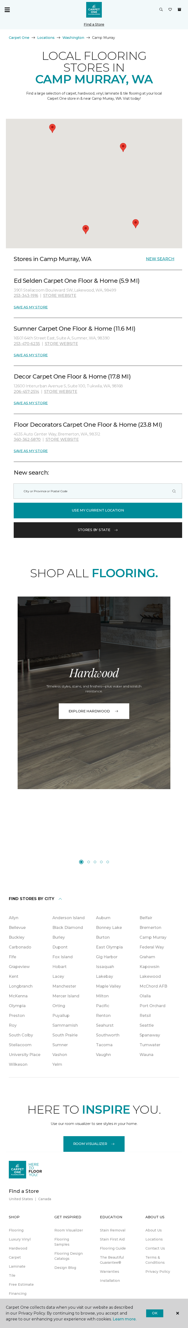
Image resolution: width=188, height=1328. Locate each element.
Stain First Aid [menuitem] (112, 1239)
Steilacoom (20, 1045)
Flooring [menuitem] (16, 1230)
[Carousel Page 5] (107, 862)
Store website (59, 295)
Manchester (64, 986)
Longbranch (21, 986)
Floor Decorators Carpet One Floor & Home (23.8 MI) (88, 424)
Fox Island (62, 957)
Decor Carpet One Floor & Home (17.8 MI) (72, 376)
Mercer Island (65, 996)
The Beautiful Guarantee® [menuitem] (112, 1260)
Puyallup (61, 1015)
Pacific (102, 1005)
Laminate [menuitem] (17, 1266)
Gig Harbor (107, 957)
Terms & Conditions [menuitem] (155, 1260)
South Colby (21, 1035)
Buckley (16, 937)
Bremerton (150, 927)
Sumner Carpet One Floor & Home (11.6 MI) (75, 328)
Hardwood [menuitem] (18, 1248)
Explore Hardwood (89, 711)
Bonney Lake (109, 927)
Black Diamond (67, 927)
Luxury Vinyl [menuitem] (20, 1239)
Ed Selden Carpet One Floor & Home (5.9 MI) (77, 280)
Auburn (103, 917)
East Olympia (109, 947)
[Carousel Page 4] (101, 862)
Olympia (17, 1005)
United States (21, 1199)
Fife (12, 957)
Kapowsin (149, 966)
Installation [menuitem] (110, 1280)
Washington (73, 37)
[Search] (174, 491)
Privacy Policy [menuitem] (157, 1271)
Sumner (60, 1045)
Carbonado (20, 947)
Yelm (57, 1064)
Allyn (13, 917)
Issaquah (105, 966)
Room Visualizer (90, 1144)
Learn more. (124, 1319)
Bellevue (17, 927)
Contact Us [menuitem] (155, 1248)
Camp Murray (153, 937)
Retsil (145, 1015)
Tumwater (150, 1045)
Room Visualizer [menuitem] (68, 1230)
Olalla (145, 996)
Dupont (60, 947)
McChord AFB (153, 986)
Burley (58, 937)
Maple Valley (108, 986)
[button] (161, 9)
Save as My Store (31, 307)
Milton (102, 996)
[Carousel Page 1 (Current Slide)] (81, 862)
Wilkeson (18, 1064)
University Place (24, 1054)
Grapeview (19, 966)
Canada (44, 1199)
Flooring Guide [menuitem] (113, 1248)
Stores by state (94, 530)
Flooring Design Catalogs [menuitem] (68, 1256)
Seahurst (105, 1025)
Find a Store (94, 24)
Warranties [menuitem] (109, 1271)
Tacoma (104, 1045)
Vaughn (103, 1054)
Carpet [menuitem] (15, 1257)
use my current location (98, 510)
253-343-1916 (26, 295)
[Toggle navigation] (7, 10)
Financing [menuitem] (17, 1293)
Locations (46, 37)
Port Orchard (152, 1005)
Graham (147, 957)
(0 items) (179, 9)
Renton (103, 1015)
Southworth (107, 1035)
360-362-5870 (27, 439)
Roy (13, 1025)
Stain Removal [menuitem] (112, 1230)
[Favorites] (170, 9)
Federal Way (152, 947)
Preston (17, 1015)
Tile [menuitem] (12, 1275)
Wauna (146, 1054)
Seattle (147, 1025)
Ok (154, 1313)
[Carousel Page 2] (88, 862)
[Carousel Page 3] (95, 862)
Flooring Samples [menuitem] (62, 1242)
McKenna (18, 996)
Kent (13, 976)
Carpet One (19, 37)
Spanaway (150, 1035)
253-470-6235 (27, 343)
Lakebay (104, 976)
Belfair (146, 917)
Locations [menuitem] (154, 1239)
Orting (58, 1005)
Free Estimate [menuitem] (21, 1284)
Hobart (59, 966)
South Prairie (65, 1035)
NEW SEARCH (160, 259)
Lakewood (150, 976)
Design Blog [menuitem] (65, 1267)
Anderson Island (68, 917)
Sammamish (65, 1025)
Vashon (59, 1054)
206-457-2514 (26, 391)
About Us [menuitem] (153, 1230)
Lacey (58, 976)
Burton (103, 937)
